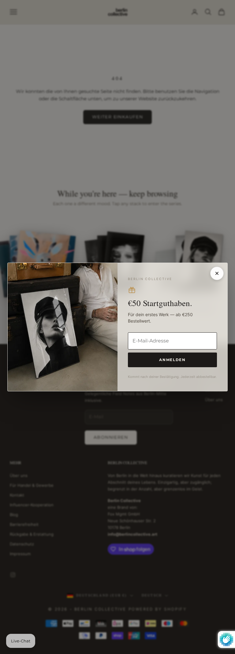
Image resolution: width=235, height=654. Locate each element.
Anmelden (172, 359)
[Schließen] (217, 273)
